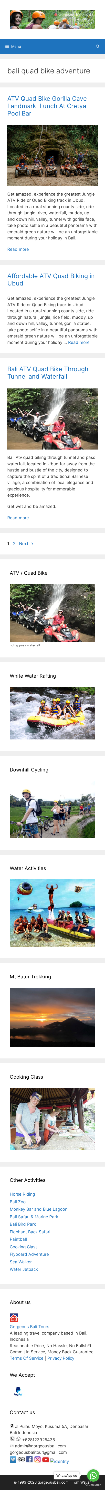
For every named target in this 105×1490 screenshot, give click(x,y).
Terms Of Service (26, 1358)
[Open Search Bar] (98, 46)
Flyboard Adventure (29, 1254)
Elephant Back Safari (30, 1231)
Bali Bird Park (23, 1224)
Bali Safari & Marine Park (34, 1216)
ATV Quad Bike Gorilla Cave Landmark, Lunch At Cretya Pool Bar (47, 106)
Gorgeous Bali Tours (29, 1326)
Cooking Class (24, 1246)
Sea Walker (21, 1261)
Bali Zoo (18, 1201)
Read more (18, 249)
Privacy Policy (60, 1358)
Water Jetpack (24, 1269)
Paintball (18, 1239)
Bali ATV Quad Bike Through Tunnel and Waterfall (47, 372)
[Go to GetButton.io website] (93, 1485)
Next (26, 543)
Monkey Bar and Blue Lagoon (38, 1209)
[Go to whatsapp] (93, 1475)
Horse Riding (22, 1194)
